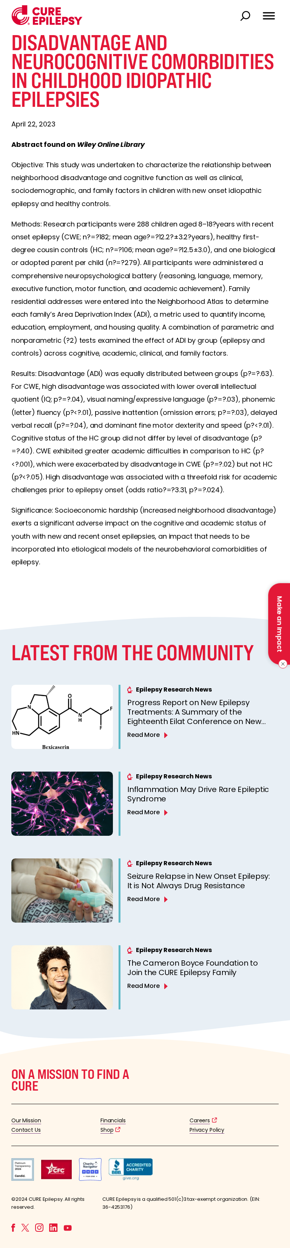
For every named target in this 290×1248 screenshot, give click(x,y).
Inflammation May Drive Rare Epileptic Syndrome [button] (198, 794)
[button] (47, 23)
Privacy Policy (207, 1130)
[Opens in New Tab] (22, 1178)
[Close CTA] (281, 664)
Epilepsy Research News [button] (174, 689)
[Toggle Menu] (269, 12)
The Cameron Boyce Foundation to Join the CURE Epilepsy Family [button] (192, 968)
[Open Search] (246, 16)
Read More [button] (143, 734)
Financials (113, 1120)
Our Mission (26, 1120)
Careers (200, 1120)
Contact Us (26, 1130)
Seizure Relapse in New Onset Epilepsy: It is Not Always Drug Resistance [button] (198, 881)
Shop (106, 1130)
